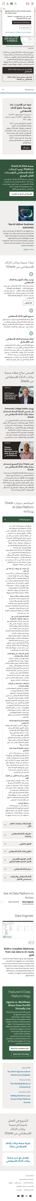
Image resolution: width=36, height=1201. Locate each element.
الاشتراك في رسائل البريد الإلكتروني (25, 1186)
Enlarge (8, 937)
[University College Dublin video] (18, 395)
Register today (29, 249)
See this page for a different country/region (18, 32)
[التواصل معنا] (3, 3)
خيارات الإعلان (17, 1183)
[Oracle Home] (28, 3)
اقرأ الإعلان (28, 303)
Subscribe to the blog (21, 1054)
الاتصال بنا (19, 1190)
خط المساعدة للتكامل (29, 1190)
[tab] (28, 902)
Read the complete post (20, 1048)
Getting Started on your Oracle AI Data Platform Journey (20, 1098)
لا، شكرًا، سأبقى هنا (25, 27)
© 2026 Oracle (30, 1175)
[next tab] (3, 902)
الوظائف (10, 1183)
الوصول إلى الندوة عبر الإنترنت (21, 194)
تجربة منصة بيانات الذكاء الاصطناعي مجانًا (18, 1145)
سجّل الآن (26, 148)
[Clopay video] (18, 450)
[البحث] (15, 3)
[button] (32, 3)
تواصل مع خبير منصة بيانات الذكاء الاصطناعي (20, 70)
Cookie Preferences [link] (28, 1183)
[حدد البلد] (11, 3)
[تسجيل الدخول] (7, 3)
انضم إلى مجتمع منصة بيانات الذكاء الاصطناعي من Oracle (19, 78)
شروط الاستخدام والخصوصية (26, 1179)
